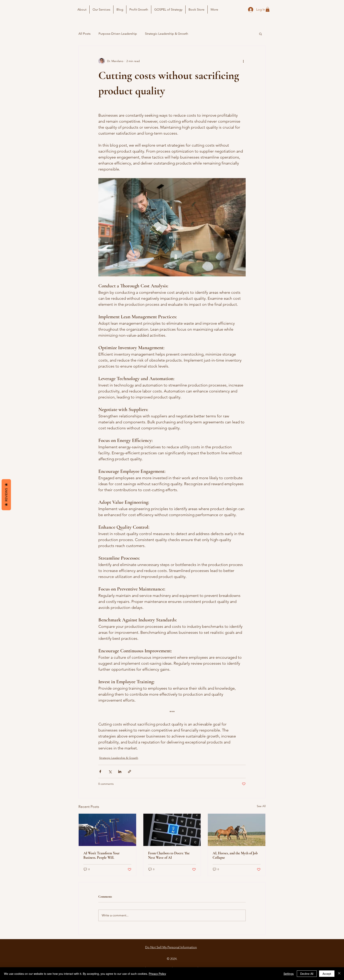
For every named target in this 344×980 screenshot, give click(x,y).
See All (261, 806)
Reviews (6, 495)
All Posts (84, 33)
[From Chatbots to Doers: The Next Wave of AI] (172, 830)
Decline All (306, 974)
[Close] (339, 973)
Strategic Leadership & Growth (166, 33)
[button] (268, 9)
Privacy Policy (157, 974)
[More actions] (243, 61)
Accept (326, 974)
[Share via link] (129, 771)
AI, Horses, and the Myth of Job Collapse (235, 855)
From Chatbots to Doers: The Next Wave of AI (169, 855)
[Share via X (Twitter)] (110, 771)
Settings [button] (288, 974)
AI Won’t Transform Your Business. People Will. (101, 855)
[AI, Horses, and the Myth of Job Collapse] (236, 830)
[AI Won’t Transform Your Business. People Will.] (107, 830)
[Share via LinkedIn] (120, 771)
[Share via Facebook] (100, 771)
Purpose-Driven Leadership (118, 33)
